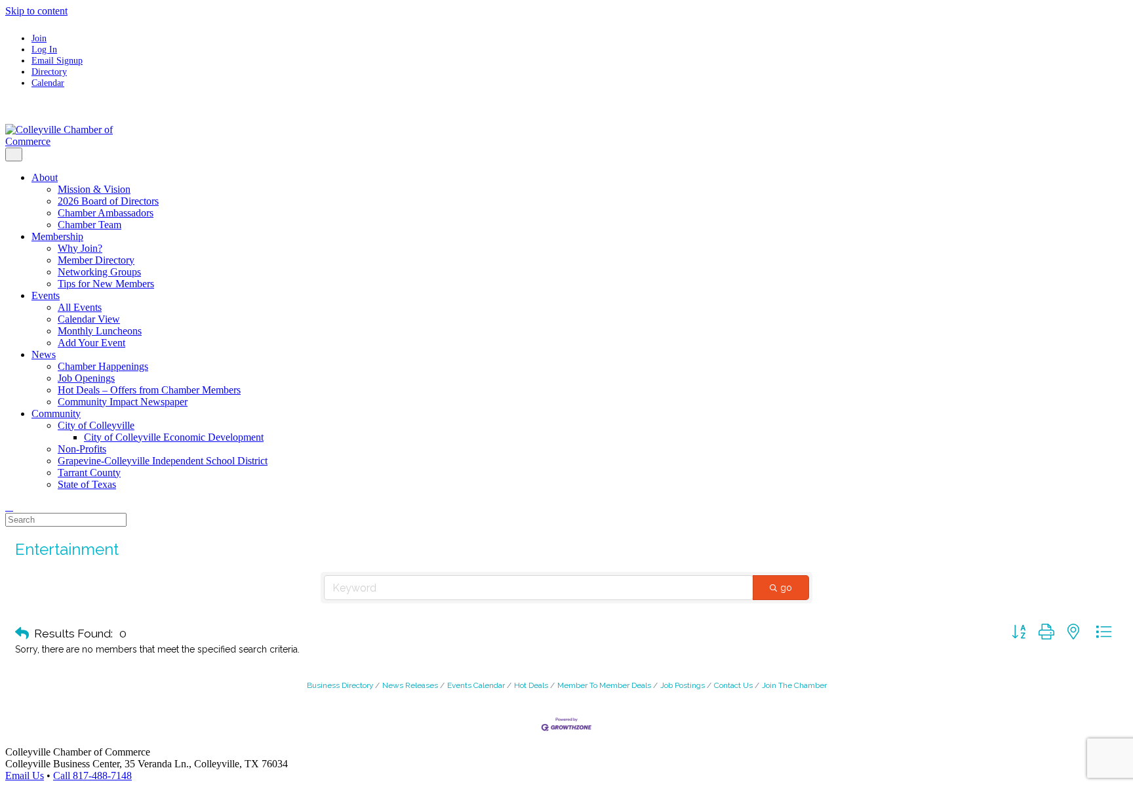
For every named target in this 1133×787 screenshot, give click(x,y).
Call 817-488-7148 (92, 775)
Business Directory (340, 685)
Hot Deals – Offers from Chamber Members (149, 389)
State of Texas (87, 484)
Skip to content (36, 10)
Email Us (24, 775)
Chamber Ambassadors (105, 212)
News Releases (410, 685)
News (43, 354)
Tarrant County (89, 472)
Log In (44, 49)
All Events (80, 307)
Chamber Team (89, 224)
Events (45, 295)
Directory (49, 71)
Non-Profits (82, 448)
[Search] (9, 506)
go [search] (786, 587)
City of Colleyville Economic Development (174, 437)
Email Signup (57, 60)
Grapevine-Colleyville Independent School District (163, 460)
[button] (22, 633)
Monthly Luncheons (100, 330)
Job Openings (86, 378)
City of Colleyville (96, 425)
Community (56, 413)
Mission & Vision (94, 189)
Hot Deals (531, 685)
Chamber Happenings (103, 366)
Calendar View (89, 319)
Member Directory (96, 260)
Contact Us (733, 685)
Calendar (47, 82)
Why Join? (80, 248)
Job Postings (682, 685)
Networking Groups (99, 271)
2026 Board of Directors (108, 201)
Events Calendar (476, 685)
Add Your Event (91, 342)
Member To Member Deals (604, 685)
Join (39, 38)
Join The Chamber (794, 685)
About (44, 177)
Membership (57, 236)
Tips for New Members (106, 283)
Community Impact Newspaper (123, 401)
